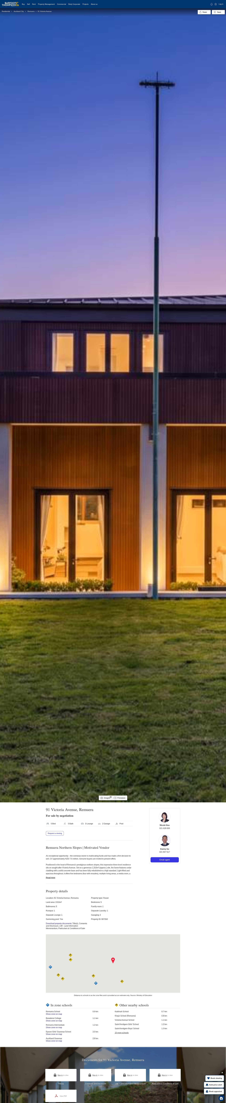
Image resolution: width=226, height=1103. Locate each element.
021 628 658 (164, 828)
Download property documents (58, 923)
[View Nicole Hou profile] (165, 817)
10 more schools (122, 1033)
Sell (28, 4)
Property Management (46, 4)
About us (94, 4)
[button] (113, 960)
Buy (23, 4)
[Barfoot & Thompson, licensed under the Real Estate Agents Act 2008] (10, 3)
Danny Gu (164, 849)
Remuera (31, 11)
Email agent (164, 860)
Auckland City (19, 11)
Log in (221, 4)
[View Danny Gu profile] (165, 840)
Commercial (61, 4)
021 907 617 (164, 852)
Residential (6, 11)
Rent (34, 4)
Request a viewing (55, 833)
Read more (50, 878)
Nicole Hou (165, 825)
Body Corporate (74, 4)
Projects (86, 4)
